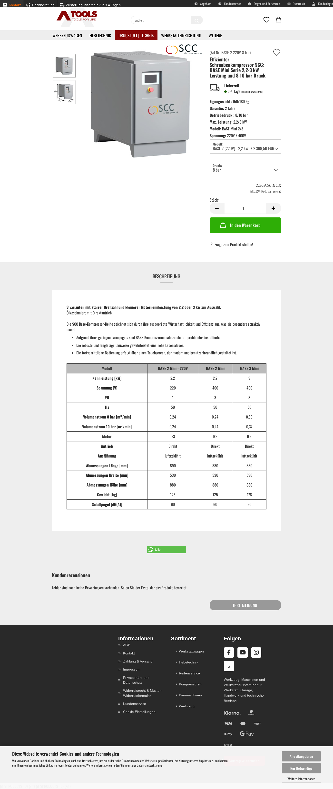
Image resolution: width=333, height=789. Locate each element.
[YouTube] (242, 652)
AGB (126, 645)
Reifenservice (189, 673)
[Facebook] (229, 652)
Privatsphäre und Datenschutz (136, 680)
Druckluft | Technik (136, 35)
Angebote (205, 3)
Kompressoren (190, 684)
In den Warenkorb (245, 225)
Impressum (131, 669)
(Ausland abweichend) (252, 92)
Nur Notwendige (301, 768)
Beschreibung (166, 276)
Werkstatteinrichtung (181, 35)
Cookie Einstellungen (139, 712)
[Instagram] (256, 652)
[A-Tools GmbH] (75, 16)
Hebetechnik (100, 35)
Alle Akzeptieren (301, 756)
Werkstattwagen (191, 651)
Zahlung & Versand (138, 661)
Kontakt (129, 653)
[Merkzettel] (266, 20)
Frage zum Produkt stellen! (234, 244)
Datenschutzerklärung (149, 765)
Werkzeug (187, 706)
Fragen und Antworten (266, 3)
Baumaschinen (190, 695)
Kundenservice (232, 3)
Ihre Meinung (245, 605)
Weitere (215, 35)
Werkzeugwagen (67, 35)
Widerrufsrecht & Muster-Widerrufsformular (142, 693)
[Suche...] (197, 20)
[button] (279, 20)
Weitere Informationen (301, 778)
